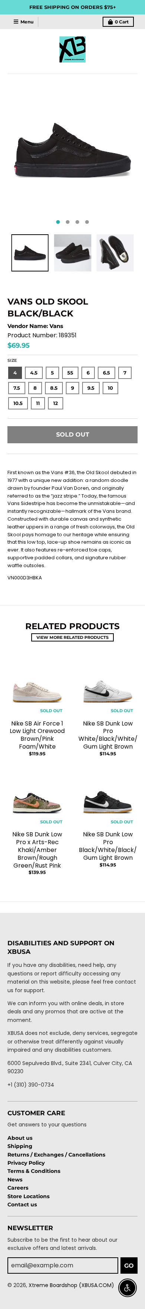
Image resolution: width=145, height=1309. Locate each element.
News (14, 1179)
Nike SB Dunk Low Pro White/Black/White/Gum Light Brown (108, 735)
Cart (122, 22)
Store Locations (28, 1196)
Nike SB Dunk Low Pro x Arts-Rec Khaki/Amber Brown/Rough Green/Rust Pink (37, 849)
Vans (56, 325)
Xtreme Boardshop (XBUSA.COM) (71, 1285)
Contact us (22, 1204)
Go (129, 1265)
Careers (17, 1187)
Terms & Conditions (33, 1171)
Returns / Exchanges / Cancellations (56, 1154)
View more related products (72, 637)
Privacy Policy (26, 1163)
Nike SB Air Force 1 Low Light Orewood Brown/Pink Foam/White (37, 735)
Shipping (19, 1146)
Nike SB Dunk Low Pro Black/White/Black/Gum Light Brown (108, 846)
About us (19, 1138)
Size (12, 360)
